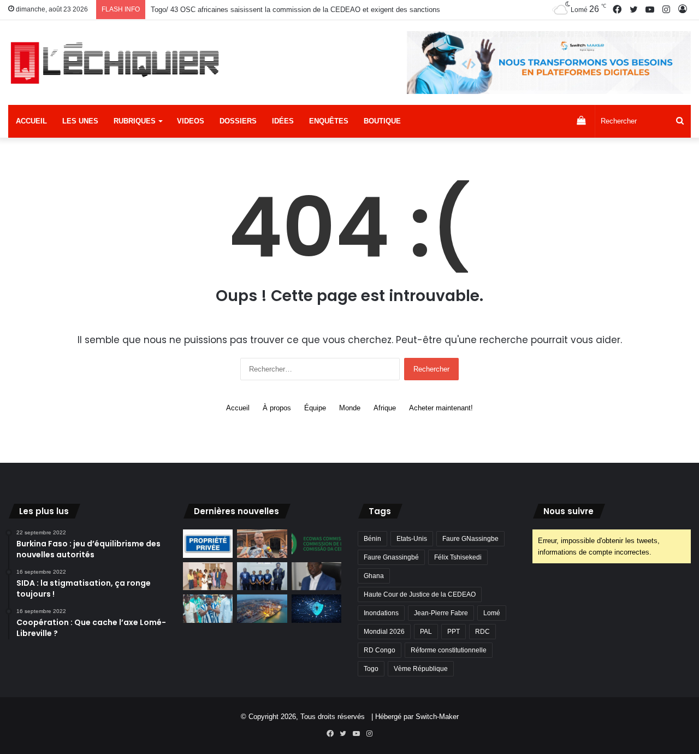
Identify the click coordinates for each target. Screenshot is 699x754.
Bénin (372, 539)
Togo (371, 669)
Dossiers (238, 121)
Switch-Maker (437, 716)
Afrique (385, 408)
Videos (190, 121)
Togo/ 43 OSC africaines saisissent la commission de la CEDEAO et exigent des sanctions (295, 9)
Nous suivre (568, 511)
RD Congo (379, 650)
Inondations (381, 613)
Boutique (382, 121)
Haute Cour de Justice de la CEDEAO (420, 594)
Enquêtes (328, 121)
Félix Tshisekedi (458, 557)
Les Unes (80, 121)
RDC (482, 631)
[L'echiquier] (116, 62)
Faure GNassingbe (470, 539)
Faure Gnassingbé (391, 557)
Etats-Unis (411, 539)
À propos (277, 408)
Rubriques (135, 121)
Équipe (315, 408)
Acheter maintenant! (441, 408)
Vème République (421, 669)
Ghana (374, 576)
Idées (283, 121)
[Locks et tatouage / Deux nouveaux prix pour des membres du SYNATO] (208, 576)
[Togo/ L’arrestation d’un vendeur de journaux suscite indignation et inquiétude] (262, 543)
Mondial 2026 (384, 631)
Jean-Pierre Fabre (441, 613)
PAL (426, 631)
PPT (453, 631)
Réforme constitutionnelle (449, 650)
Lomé (491, 613)
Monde (349, 408)
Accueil (31, 121)
